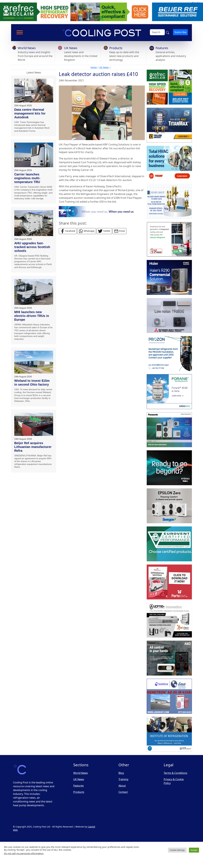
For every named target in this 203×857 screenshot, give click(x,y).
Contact (123, 792)
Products (115, 48)
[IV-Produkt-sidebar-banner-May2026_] (169, 239)
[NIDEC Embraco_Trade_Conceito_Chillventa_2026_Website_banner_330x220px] (169, 468)
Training (123, 779)
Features (162, 48)
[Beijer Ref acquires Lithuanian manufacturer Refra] (33, 424)
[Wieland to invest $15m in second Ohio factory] (33, 362)
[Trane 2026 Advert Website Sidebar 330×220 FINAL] (169, 163)
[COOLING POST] (169, 658)
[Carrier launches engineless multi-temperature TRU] (33, 155)
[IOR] (169, 734)
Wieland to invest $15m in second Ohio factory (32, 382)
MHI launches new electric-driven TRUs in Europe (31, 315)
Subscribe (180, 32)
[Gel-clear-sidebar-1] (169, 620)
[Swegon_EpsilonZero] (169, 506)
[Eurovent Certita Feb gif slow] (169, 544)
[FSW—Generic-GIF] (102, 211)
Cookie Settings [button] (177, 850)
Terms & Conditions (175, 773)
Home (94, 67)
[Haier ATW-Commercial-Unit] (169, 277)
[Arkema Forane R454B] (169, 392)
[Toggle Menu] (19, 32)
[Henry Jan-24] (169, 201)
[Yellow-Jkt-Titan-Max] (169, 125)
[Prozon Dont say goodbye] (169, 353)
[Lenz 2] (169, 696)
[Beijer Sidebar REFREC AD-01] (169, 87)
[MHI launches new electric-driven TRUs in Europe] (33, 292)
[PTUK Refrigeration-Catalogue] (169, 582)
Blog (121, 773)
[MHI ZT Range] (169, 315)
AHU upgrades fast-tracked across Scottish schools (32, 247)
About (122, 785)
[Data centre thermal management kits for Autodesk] (33, 90)
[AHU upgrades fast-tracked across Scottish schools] (33, 223)
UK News (70, 48)
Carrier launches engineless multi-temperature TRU (27, 178)
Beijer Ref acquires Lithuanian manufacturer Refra (33, 446)
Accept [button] (194, 850)
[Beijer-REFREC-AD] (101, 11)
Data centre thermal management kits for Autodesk (30, 113)
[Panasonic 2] (169, 430)
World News (27, 48)
